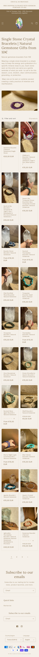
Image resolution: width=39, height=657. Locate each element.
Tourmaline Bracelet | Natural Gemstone (28, 334)
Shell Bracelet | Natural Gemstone (28, 412)
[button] (2, 23)
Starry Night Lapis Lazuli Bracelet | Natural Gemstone (10, 456)
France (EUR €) (12, 639)
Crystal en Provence (16, 653)
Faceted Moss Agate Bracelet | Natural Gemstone (10, 412)
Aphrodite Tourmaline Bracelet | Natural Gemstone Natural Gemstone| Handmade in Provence (10, 538)
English (27, 639)
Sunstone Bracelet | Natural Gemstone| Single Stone (10, 150)
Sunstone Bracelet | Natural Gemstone (28, 535)
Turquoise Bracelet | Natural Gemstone (10, 334)
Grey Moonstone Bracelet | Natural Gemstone (10, 375)
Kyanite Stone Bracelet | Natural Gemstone (10, 252)
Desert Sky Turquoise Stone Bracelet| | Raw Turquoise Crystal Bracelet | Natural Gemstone (28, 203)
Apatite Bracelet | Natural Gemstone (10, 496)
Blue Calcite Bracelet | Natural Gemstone (28, 456)
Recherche (7, 605)
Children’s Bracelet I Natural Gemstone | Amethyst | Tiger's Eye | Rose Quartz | (28, 160)
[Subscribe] (33, 590)
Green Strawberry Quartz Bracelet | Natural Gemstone (28, 375)
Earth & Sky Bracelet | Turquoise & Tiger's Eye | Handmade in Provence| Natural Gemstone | (10, 211)
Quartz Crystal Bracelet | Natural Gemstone (28, 497)
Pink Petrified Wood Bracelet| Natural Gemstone (10, 294)
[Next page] (27, 557)
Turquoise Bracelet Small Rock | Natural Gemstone (27, 295)
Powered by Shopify (26, 653)
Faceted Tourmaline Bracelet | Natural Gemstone (28, 253)
